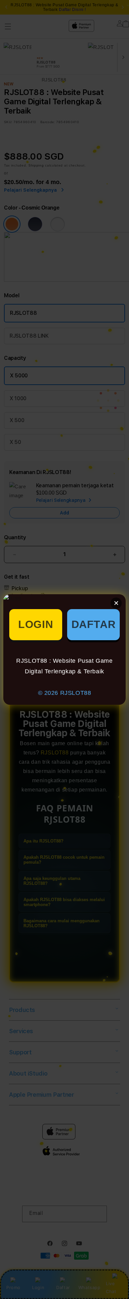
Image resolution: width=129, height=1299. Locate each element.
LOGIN (35, 624)
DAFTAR (93, 624)
